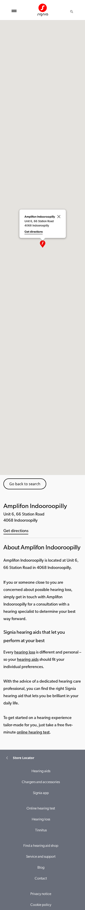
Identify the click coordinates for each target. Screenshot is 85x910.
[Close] (58, 216)
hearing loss (24, 653)
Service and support (41, 857)
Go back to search (24, 483)
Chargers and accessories (41, 782)
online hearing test (33, 733)
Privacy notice (40, 894)
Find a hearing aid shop (40, 846)
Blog (40, 868)
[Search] (71, 11)
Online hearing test (41, 808)
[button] (42, 244)
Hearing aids (41, 771)
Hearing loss (41, 819)
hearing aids (28, 660)
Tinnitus (41, 830)
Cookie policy (40, 905)
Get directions (15, 531)
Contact (41, 878)
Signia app (41, 793)
